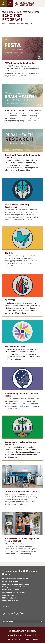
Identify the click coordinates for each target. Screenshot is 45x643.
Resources (8, 622)
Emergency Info (15, 639)
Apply (27, 639)
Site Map (6, 606)
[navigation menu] (3, 3)
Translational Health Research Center (20, 12)
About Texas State (16, 635)
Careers (30, 635)
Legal (35, 639)
